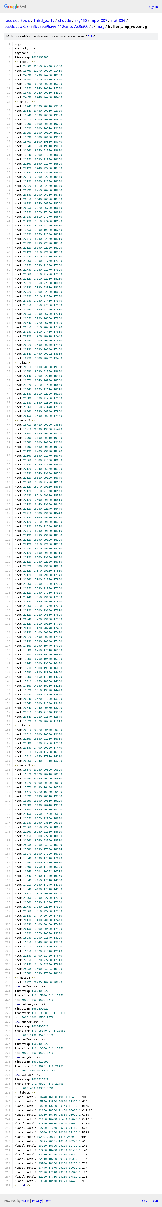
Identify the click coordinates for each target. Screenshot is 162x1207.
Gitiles (25, 1201)
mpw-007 (98, 20)
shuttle (64, 20)
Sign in (153, 7)
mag (100, 26)
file (90, 36)
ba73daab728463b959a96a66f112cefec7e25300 (46, 26)
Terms (48, 1201)
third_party (44, 20)
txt (144, 1200)
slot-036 (118, 20)
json (154, 1200)
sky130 (81, 20)
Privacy (37, 1201)
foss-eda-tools (17, 20)
